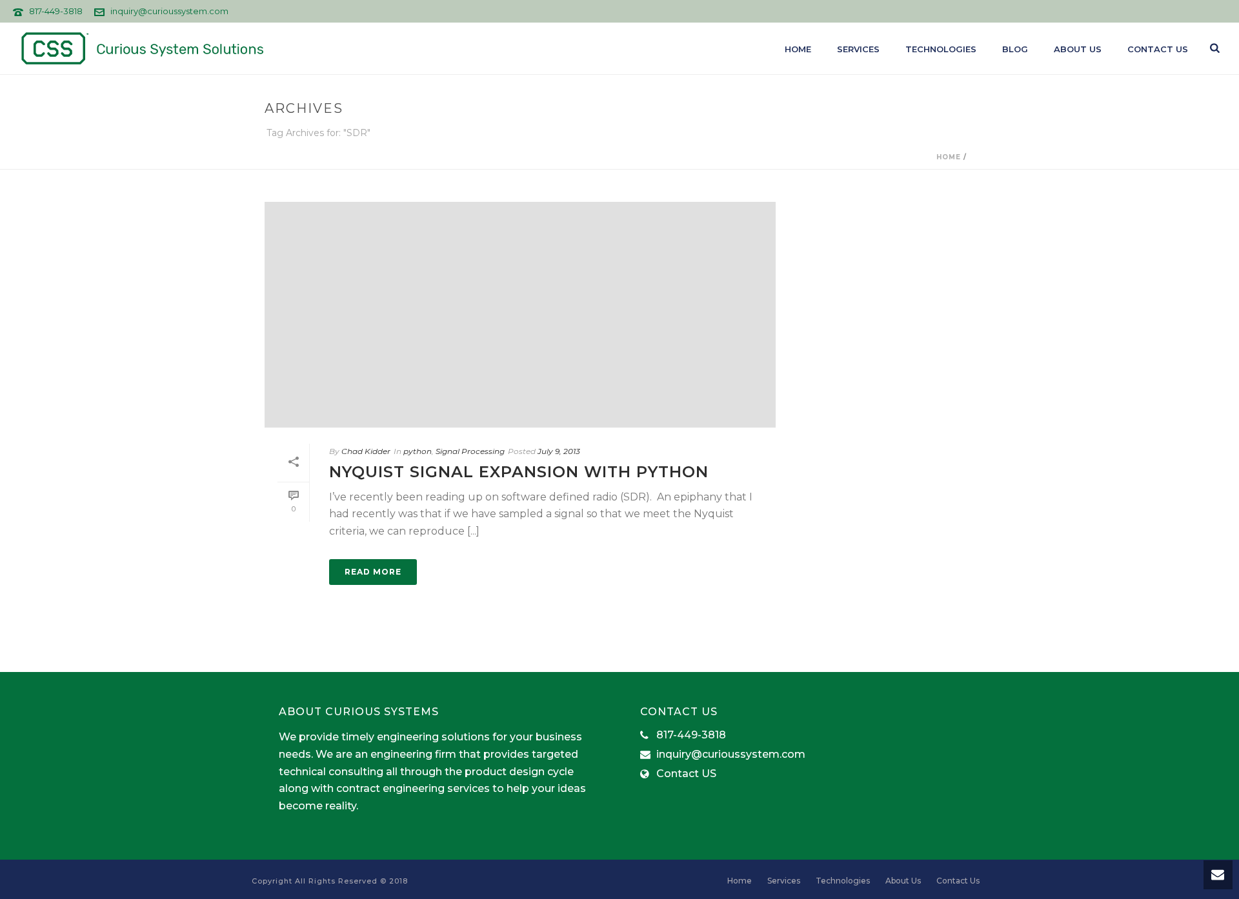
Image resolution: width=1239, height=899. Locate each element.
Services (858, 49)
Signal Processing (470, 451)
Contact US (686, 774)
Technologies (940, 49)
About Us (1078, 49)
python (417, 451)
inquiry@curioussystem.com (169, 11)
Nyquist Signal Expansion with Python (519, 471)
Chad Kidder (365, 451)
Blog (1015, 49)
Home (798, 49)
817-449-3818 (56, 11)
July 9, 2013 (559, 451)
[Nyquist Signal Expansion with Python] (520, 315)
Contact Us (1157, 49)
